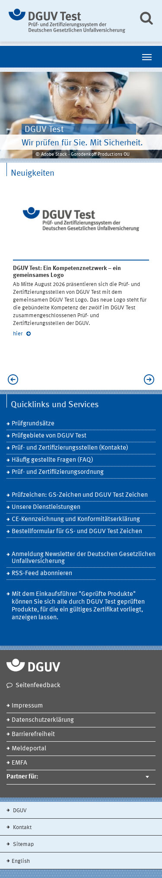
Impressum (27, 706)
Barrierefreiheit (33, 734)
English (21, 861)
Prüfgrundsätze (33, 424)
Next (147, 379)
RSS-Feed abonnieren (42, 573)
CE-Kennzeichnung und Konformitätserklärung (76, 519)
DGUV (19, 811)
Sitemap (23, 844)
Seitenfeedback (38, 685)
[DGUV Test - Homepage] (67, 21)
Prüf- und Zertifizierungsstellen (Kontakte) (70, 448)
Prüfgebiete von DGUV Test (49, 436)
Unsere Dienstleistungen (46, 507)
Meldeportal (29, 749)
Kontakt (22, 827)
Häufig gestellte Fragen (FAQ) (52, 460)
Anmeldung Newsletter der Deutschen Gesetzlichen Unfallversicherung (84, 558)
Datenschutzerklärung (43, 720)
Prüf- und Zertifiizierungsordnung (58, 472)
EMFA (19, 763)
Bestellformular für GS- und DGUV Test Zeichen (77, 531)
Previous (15, 379)
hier (18, 334)
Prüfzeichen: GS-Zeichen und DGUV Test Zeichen (80, 495)
